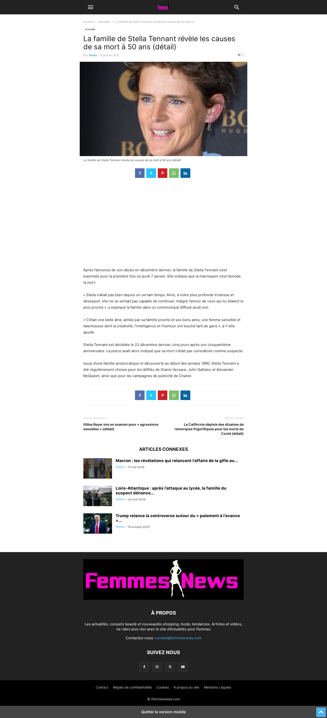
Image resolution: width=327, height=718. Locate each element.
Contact (102, 687)
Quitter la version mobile (163, 711)
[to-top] (321, 710)
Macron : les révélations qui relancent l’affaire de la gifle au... (177, 460)
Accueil (88, 21)
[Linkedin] (185, 173)
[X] (151, 173)
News (93, 55)
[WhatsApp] (174, 173)
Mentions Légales (217, 687)
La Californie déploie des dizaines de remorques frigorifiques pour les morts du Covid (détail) (209, 428)
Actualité (104, 21)
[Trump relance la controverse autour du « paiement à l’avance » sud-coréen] (97, 524)
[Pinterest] (162, 173)
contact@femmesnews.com (178, 638)
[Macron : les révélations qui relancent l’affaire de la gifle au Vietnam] (97, 469)
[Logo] (163, 598)
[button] (90, 7)
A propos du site (186, 687)
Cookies (162, 687)
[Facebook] (140, 173)
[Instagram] (157, 667)
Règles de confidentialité (132, 687)
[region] (163, 225)
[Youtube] (183, 667)
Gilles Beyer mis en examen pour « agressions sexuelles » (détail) (120, 426)
